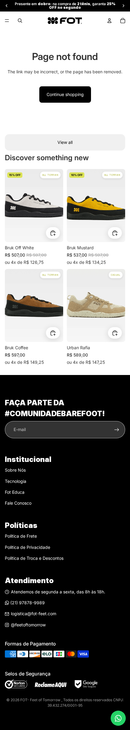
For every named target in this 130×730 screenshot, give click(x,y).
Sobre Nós (15, 470)
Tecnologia (15, 481)
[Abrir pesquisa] (20, 20)
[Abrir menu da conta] (109, 20)
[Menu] (7, 21)
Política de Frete (21, 536)
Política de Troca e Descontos (34, 558)
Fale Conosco (18, 503)
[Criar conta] (116, 429)
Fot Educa (14, 492)
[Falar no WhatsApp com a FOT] (118, 718)
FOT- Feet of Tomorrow (40, 700)
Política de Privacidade (27, 547)
